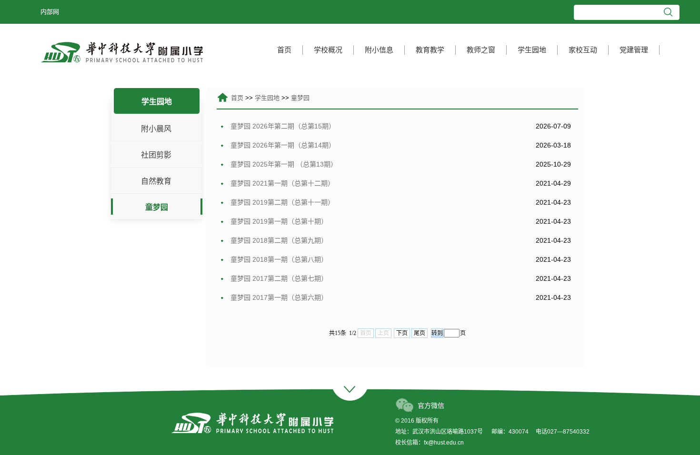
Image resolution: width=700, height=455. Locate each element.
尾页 (419, 333)
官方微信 (431, 405)
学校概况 (328, 50)
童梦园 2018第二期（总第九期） (278, 240)
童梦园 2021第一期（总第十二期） (281, 183)
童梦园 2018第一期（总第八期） (278, 259)
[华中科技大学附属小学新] (121, 51)
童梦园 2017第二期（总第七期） (278, 278)
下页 (402, 333)
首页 (284, 50)
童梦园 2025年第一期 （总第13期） (283, 164)
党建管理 (634, 50)
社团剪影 (156, 155)
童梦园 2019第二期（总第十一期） (281, 202)
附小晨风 (156, 129)
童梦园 (156, 207)
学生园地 (532, 50)
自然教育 (156, 181)
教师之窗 (481, 50)
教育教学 (430, 50)
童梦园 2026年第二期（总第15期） (282, 126)
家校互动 (583, 50)
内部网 (49, 11)
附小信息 (379, 50)
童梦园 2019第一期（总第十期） (278, 221)
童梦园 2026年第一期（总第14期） (282, 145)
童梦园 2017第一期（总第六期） (278, 297)
